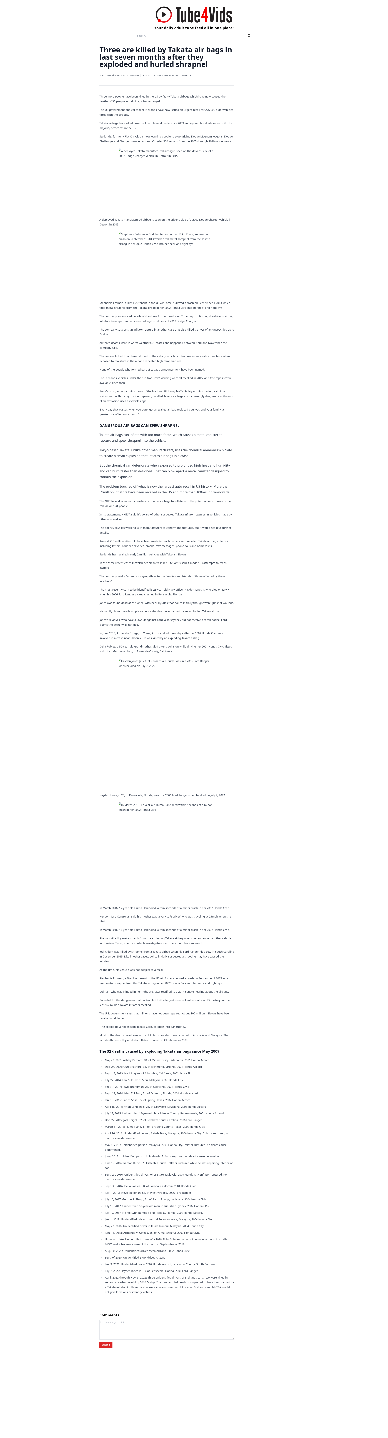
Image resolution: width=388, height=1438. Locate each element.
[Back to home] (194, 14)
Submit (106, 1344)
